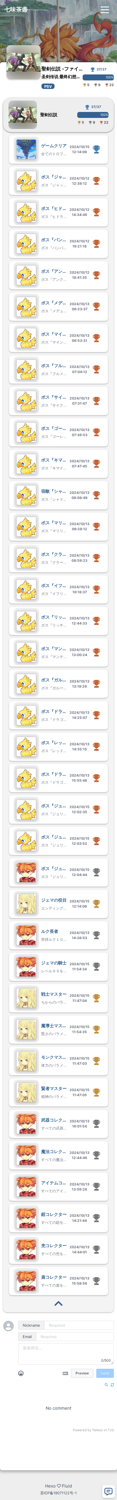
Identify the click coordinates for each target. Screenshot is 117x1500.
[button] (58, 149)
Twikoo (97, 1430)
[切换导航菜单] (104, 9)
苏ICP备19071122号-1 (58, 1493)
